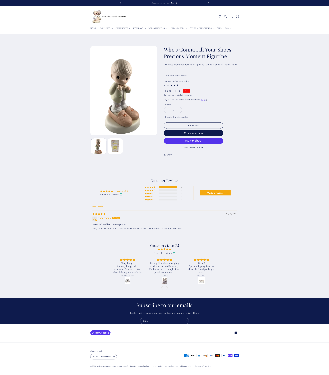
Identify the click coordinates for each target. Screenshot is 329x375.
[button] (106, 28)
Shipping (168, 95)
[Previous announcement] (120, 3)
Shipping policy (186, 366)
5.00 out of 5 (121, 191)
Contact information (203, 366)
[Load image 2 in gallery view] (115, 146)
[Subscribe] (186, 321)
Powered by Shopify (128, 366)
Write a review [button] (215, 193)
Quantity (167, 105)
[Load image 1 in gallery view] (98, 146)
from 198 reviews (163, 253)
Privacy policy (157, 366)
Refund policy (143, 366)
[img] (99, 214)
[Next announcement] (208, 3)
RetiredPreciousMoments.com (108, 366)
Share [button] (169, 154)
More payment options (193, 147)
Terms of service (171, 366)
